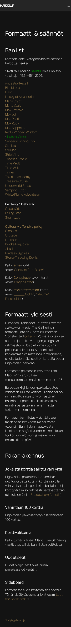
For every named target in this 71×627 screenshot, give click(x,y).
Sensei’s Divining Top (20, 141)
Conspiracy (22, 277)
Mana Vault (13, 105)
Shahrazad (12, 217)
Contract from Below (28, 269)
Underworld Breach (19, 185)
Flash (9, 92)
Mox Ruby (12, 123)
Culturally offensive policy (24, 226)
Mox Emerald (14, 110)
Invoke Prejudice (17, 244)
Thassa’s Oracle (16, 159)
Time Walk (12, 167)
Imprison (11, 240)
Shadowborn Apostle (45, 494)
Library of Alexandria (19, 96)
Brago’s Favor (23, 282)
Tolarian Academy (17, 176)
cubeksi (30, 336)
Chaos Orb (12, 208)
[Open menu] (69, 6)
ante (17, 265)
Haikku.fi (7, 5)
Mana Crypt (13, 101)
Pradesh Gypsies (17, 253)
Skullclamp (12, 145)
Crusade (11, 235)
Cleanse (11, 231)
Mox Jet (10, 114)
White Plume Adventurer (22, 194)
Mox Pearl (12, 119)
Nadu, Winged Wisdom (21, 132)
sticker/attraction (26, 290)
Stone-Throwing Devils (21, 257)
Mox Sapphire (15, 128)
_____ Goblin (24, 294)
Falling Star (13, 213)
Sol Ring (11, 150)
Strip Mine (12, 154)
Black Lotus (13, 87)
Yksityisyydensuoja (15, 620)
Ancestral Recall (16, 83)
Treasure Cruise (16, 181)
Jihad (9, 248)
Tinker (9, 172)
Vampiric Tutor (15, 190)
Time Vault (12, 163)
